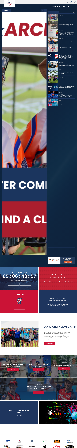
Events (27, 1)
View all (71, 12)
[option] (24, 133)
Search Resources (19, 415)
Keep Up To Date (19, 308)
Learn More (38, 369)
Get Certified (57, 281)
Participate (18, 1)
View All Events (25, 284)
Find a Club (13, 369)
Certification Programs (46, 281)
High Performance (50, 1)
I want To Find (39, 1)
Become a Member (60, 1)
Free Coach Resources (69, 281)
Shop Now (64, 368)
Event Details (13, 284)
